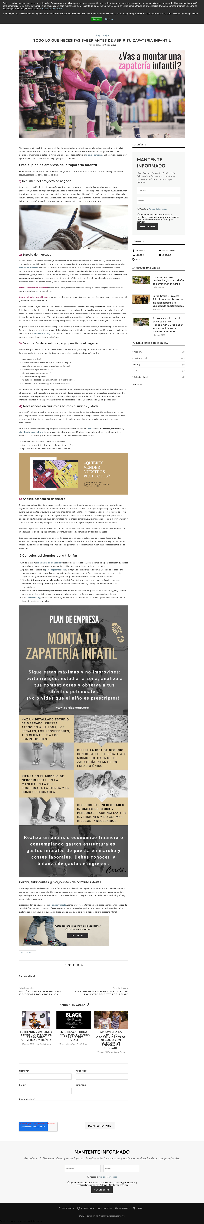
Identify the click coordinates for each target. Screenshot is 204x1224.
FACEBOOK (141, 250)
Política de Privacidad (158, 209)
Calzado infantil (159, 377)
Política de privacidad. (52, 8)
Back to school (159, 358)
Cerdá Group (110, 44)
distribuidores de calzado (31, 432)
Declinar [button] (109, 19)
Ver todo (137, 384)
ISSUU (138, 259)
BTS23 (159, 370)
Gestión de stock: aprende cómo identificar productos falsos (40, 993)
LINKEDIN (140, 255)
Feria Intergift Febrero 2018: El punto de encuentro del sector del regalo (101, 993)
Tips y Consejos (102, 35)
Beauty (159, 364)
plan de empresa (94, 154)
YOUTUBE (166, 255)
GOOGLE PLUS (168, 250)
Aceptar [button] (96, 19)
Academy (159, 351)
